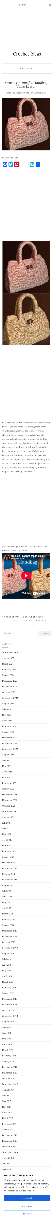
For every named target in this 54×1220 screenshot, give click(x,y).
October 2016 (8, 1146)
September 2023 (10, 698)
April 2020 (7, 908)
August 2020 (8, 885)
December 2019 (9, 930)
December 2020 (9, 862)
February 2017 (9, 1124)
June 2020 (7, 896)
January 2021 (8, 857)
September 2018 (10, 1016)
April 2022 (7, 771)
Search (45, 633)
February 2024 (9, 669)
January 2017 (8, 1129)
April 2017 (7, 1112)
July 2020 (6, 891)
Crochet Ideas (27, 54)
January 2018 (8, 1061)
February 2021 (9, 851)
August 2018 (8, 1021)
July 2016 (6, 1163)
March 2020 (8, 913)
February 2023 (9, 726)
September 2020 (10, 879)
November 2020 (9, 868)
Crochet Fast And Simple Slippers (23, 617)
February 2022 (9, 783)
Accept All (27, 1198)
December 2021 (9, 794)
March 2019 (7, 982)
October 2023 (8, 692)
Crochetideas (40, 93)
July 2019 (6, 959)
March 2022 (7, 777)
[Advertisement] (27, 27)
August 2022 (8, 754)
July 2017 (6, 1095)
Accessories (27, 68)
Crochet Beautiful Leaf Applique (31, 620)
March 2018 (7, 1050)
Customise (27, 1206)
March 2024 (7, 664)
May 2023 (6, 715)
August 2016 (8, 1158)
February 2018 (9, 1055)
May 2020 (6, 902)
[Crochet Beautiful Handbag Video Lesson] (26, 124)
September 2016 (10, 1152)
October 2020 (8, 874)
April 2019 (7, 976)
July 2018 (6, 1027)
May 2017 (6, 1107)
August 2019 (8, 953)
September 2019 (10, 947)
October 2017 (8, 1078)
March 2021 (7, 845)
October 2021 (8, 805)
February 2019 (9, 987)
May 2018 (6, 1038)
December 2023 (9, 681)
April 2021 (7, 840)
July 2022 (6, 760)
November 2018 (9, 1004)
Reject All (27, 1213)
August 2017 (8, 1089)
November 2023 (9, 686)
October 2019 (8, 942)
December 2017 (9, 1067)
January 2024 (8, 675)
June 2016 (6, 1169)
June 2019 (6, 965)
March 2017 (7, 1118)
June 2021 (6, 828)
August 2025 (8, 658)
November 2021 (9, 800)
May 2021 (6, 834)
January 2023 (8, 732)
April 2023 (7, 720)
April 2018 (7, 1044)
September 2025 (10, 652)
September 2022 (10, 749)
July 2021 (6, 823)
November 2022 (9, 743)
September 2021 (10, 811)
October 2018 (8, 1010)
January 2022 (8, 788)
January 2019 (8, 993)
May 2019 (6, 970)
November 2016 (9, 1141)
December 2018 (9, 999)
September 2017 (10, 1084)
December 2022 (9, 737)
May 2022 (6, 766)
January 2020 (8, 925)
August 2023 (8, 703)
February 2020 (9, 919)
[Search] (50, 5)
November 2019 (9, 936)
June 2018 (6, 1033)
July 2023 (6, 709)
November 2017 (9, 1072)
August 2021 (8, 817)
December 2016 (9, 1135)
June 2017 (6, 1101)
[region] (27, 1195)
